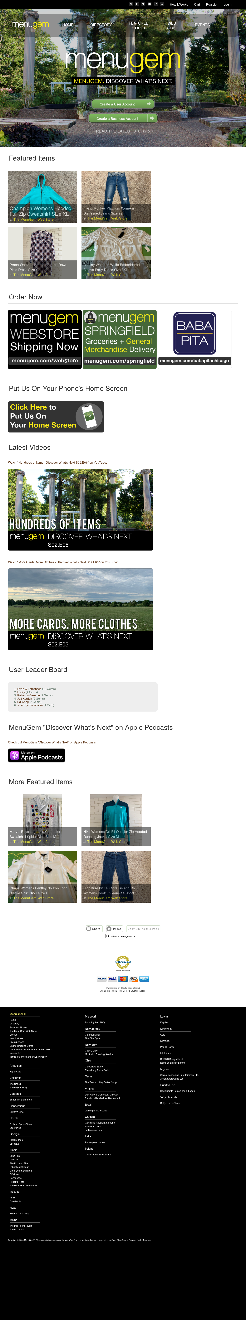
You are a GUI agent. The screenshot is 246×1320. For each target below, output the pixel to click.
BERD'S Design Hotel (171, 1059)
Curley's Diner (17, 1111)
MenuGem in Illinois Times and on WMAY (31, 1049)
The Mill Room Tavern (21, 1225)
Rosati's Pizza (17, 1181)
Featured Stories (18, 1027)
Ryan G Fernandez (29, 688)
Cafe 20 (14, 1159)
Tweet (117, 928)
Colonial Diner (92, 1034)
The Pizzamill (17, 1229)
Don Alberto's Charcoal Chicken (101, 1094)
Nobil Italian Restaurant (172, 1062)
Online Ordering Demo (21, 1045)
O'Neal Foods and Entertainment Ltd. (179, 1075)
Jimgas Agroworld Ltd (171, 1078)
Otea (162, 1034)
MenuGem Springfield (21, 1170)
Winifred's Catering (19, 1213)
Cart (197, 4)
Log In (228, 4)
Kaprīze (164, 1022)
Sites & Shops (17, 1042)
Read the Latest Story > (123, 131)
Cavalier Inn (16, 1201)
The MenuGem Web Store (33, 219)
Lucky (21, 692)
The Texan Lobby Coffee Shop (101, 1082)
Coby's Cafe (91, 1050)
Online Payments (123, 970)
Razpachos (16, 1178)
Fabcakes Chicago (19, 1167)
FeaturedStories (139, 25)
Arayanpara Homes (95, 1142)
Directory (101, 24)
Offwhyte (14, 1174)
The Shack (15, 1083)
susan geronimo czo (30, 705)
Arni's (12, 1197)
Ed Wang (23, 702)
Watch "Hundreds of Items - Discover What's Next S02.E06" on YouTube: (57, 462)
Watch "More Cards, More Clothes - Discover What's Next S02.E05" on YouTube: (63, 562)
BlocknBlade (16, 1140)
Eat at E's (14, 1143)
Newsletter (15, 1053)
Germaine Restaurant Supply (100, 1122)
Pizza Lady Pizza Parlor (97, 1070)
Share (96, 928)
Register (212, 4)
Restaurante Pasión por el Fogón (177, 1091)
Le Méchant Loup (94, 1130)
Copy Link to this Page (143, 928)
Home (67, 24)
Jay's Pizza (15, 1071)
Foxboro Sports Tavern (21, 1124)
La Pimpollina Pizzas (96, 1110)
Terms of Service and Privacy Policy (28, 1056)
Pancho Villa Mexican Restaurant (102, 1098)
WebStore (171, 25)
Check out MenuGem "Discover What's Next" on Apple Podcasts (52, 742)
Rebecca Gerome (28, 695)
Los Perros (15, 1127)
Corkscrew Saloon (94, 1066)
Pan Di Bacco (167, 1047)
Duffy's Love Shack (170, 1103)
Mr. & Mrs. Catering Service (99, 1054)
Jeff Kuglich (24, 698)
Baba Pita (15, 1155)
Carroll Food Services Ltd (98, 1154)
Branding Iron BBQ (95, 1022)
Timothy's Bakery (18, 1087)
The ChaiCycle (93, 1038)
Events (202, 24)
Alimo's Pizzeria (93, 1126)
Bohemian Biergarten (21, 1099)
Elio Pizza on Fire (19, 1163)
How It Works (179, 4)
